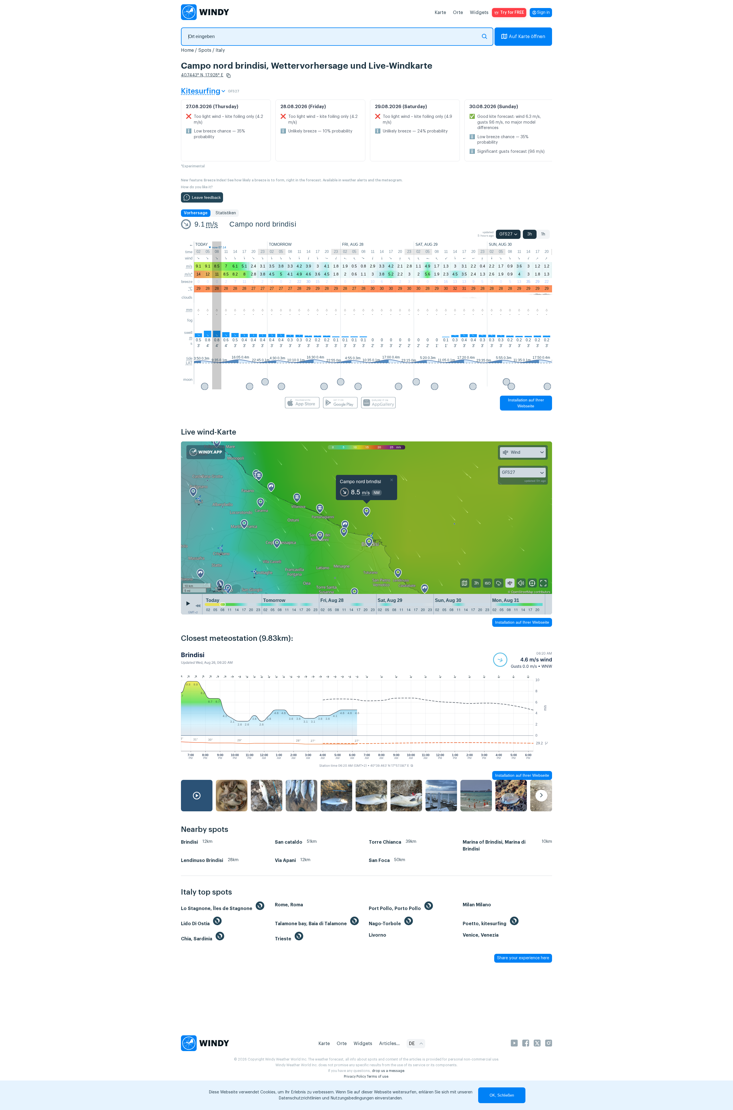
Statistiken (226, 213)
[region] (366, 517)
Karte (440, 12)
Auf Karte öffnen (527, 36)
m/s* (188, 274)
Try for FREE (512, 13)
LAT (189, 363)
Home (187, 50)
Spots (204, 50)
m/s (212, 224)
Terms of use (377, 1076)
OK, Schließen (502, 1095)
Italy (220, 50)
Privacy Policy (355, 1076)
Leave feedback (206, 197)
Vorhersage (196, 213)
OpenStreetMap (522, 591)
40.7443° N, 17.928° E (202, 75)
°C (190, 288)
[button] (228, 75)
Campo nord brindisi (262, 224)
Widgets (479, 12)
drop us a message (388, 1071)
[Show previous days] (197, 605)
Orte (458, 12)
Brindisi (192, 655)
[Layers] (464, 583)
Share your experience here (523, 958)
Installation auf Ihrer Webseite (526, 403)
